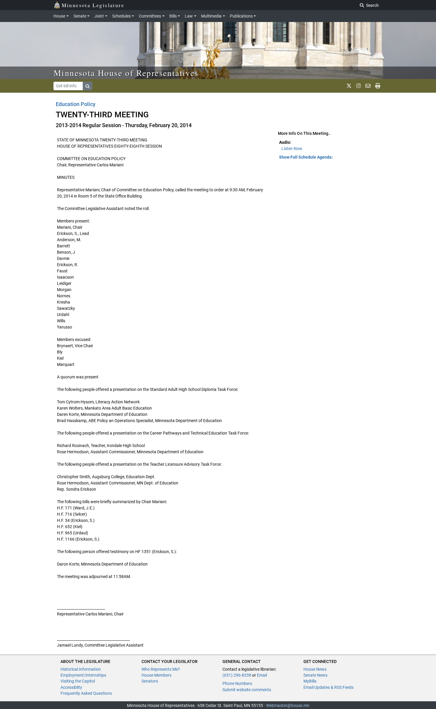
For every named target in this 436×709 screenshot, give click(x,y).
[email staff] (368, 85)
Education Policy (76, 104)
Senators (149, 681)
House (59, 16)
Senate (80, 16)
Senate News (315, 675)
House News (315, 669)
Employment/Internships (83, 675)
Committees (150, 16)
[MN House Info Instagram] (358, 85)
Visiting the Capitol (78, 681)
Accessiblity (71, 687)
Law (189, 16)
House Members (156, 675)
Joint (99, 16)
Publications (241, 16)
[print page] (378, 85)
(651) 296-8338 (236, 675)
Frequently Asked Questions (86, 693)
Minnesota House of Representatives (126, 72)
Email (262, 675)
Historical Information (81, 669)
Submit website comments (246, 689)
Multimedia (211, 16)
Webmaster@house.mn (287, 705)
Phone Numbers (237, 683)
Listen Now (291, 148)
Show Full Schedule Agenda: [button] (306, 157)
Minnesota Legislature (93, 5)
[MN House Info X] (349, 85)
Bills (173, 16)
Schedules (121, 16)
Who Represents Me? (160, 669)
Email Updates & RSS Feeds (328, 687)
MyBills (309, 681)
